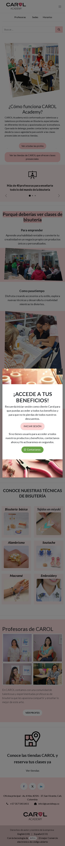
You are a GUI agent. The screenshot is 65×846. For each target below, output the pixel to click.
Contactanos (33, 449)
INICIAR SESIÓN (32, 426)
